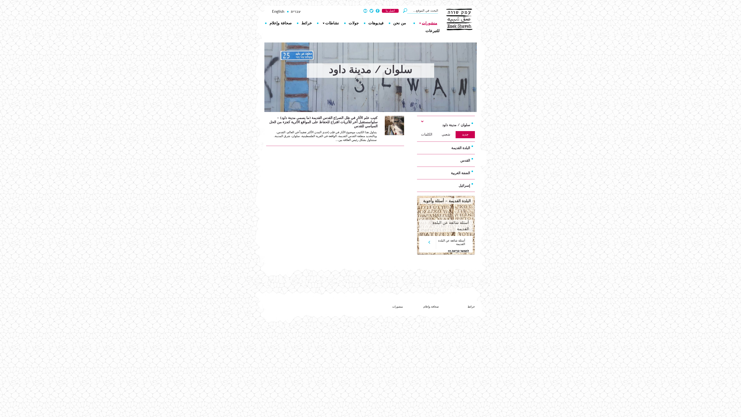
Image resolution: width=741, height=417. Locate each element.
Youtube (365, 11)
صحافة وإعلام (281, 23)
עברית (295, 11)
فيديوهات (376, 23)
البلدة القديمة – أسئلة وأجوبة (447, 200)
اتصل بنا (390, 11)
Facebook (378, 11)
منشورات (429, 23)
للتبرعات (432, 30)
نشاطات (332, 23)
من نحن (399, 23)
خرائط (306, 23)
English (278, 11)
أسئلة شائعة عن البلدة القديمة (451, 242)
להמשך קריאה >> (458, 251)
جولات (354, 23)
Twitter (371, 11)
